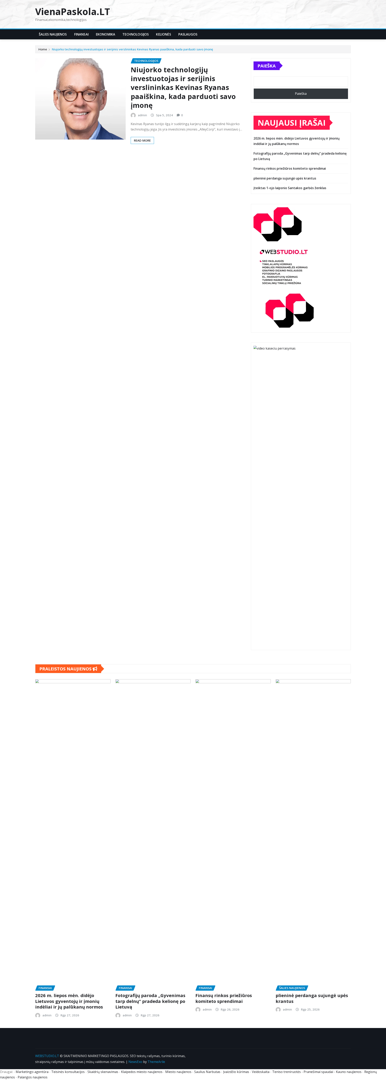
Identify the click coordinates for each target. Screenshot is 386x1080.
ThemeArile (156, 1062)
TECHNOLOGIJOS (135, 34)
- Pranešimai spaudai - (319, 1072)
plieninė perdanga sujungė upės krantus (285, 178)
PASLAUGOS (187, 34)
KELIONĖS (163, 34)
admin (142, 115)
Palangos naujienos (32, 1077)
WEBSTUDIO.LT (47, 1056)
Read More (142, 140)
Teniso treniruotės (286, 1072)
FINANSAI (81, 34)
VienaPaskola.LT (72, 11)
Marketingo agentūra (32, 1072)
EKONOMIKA (105, 34)
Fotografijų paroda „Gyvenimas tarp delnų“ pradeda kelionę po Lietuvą (150, 1001)
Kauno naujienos (348, 1072)
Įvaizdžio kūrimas (236, 1072)
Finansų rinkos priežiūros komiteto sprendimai (290, 168)
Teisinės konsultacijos (68, 1072)
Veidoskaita (260, 1072)
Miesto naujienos (178, 1072)
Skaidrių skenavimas (102, 1072)
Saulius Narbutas (207, 1072)
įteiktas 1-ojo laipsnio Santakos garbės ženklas (290, 188)
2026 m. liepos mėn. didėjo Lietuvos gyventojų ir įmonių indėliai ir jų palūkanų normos (69, 1001)
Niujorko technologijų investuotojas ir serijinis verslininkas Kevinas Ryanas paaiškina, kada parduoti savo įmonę (132, 49)
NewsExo (135, 1062)
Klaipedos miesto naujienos (141, 1072)
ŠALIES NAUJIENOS (53, 34)
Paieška (267, 66)
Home (42, 49)
